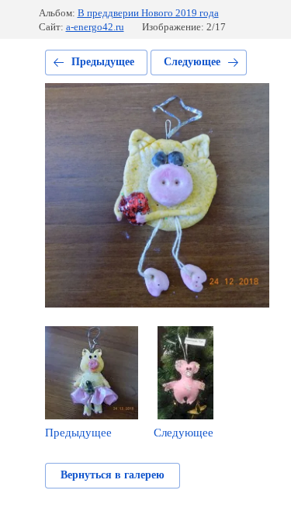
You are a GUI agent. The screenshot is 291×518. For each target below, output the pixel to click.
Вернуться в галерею (113, 475)
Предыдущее (102, 62)
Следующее (192, 62)
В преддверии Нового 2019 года (148, 13)
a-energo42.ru (95, 27)
